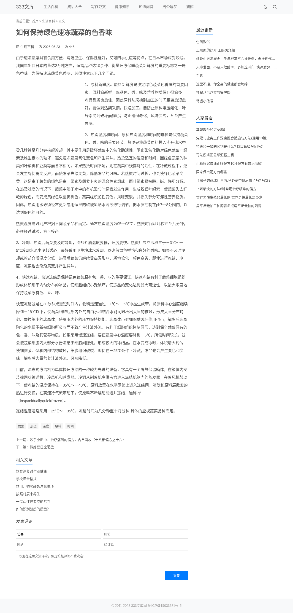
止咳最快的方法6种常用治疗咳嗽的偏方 (226, 189)
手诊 (199, 76)
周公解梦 (170, 7)
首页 (35, 21)
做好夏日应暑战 (42, 447)
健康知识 (122, 7)
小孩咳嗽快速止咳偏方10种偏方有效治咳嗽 (229, 163)
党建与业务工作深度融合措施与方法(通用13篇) (231, 138)
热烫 (33, 426)
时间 (70, 426)
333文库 (25, 7)
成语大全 (74, 7)
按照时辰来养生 (28, 494)
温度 (46, 426)
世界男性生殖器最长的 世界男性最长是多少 (229, 197)
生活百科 (50, 7)
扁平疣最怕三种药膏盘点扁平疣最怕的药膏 (228, 206)
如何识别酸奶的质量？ (33, 509)
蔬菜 (21, 426)
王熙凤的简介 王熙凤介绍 (215, 50)
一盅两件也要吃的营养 (33, 501)
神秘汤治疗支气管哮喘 (213, 92)
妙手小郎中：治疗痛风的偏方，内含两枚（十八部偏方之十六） (78, 440)
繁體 (190, 7)
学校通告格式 (26, 479)
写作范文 (98, 7)
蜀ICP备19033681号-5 (165, 606)
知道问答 (146, 7)
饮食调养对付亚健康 (31, 471)
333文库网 (139, 606)
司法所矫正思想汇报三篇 (215, 155)
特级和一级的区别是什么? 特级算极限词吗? (229, 146)
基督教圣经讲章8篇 (210, 130)
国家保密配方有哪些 (211, 172)
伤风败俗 (203, 42)
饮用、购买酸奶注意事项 (35, 486)
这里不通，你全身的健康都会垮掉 (222, 84)
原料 (58, 426)
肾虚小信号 (204, 101)
